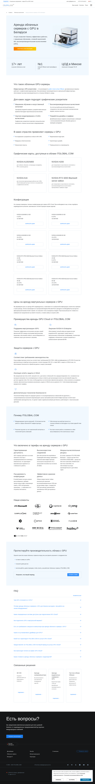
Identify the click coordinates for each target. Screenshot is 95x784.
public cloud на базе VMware (56, 89)
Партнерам (32, 756)
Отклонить (58, 779)
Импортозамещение (35, 754)
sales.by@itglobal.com (71, 1)
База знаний (75, 5)
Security (32, 751)
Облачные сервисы (11, 754)
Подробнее (21, 692)
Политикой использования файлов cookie (73, 775)
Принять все (85, 779)
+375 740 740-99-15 (82, 1)
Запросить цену (30, 223)
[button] (8, 5)
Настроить (72, 779)
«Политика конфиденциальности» (42, 764)
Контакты (81, 5)
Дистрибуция (10, 751)
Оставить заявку (73, 574)
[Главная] (6, 12)
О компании (55, 751)
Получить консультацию (24, 48)
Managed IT (10, 756)
